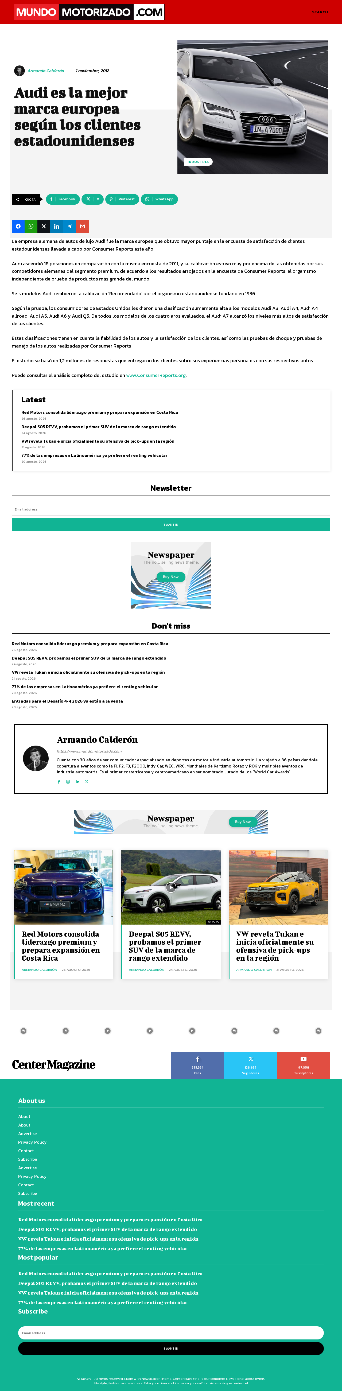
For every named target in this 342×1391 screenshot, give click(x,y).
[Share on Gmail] (82, 226)
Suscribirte (304, 1054)
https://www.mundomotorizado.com (89, 751)
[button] (320, 12)
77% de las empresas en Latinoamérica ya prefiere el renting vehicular (94, 455)
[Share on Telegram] (69, 226)
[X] (87, 780)
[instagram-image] (23, 1031)
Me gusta (198, 1054)
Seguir (250, 1054)
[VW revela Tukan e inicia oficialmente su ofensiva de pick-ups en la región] (278, 887)
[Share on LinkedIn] (56, 226)
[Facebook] (59, 780)
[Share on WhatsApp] (31, 226)
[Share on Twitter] (43, 226)
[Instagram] (68, 780)
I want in (171, 524)
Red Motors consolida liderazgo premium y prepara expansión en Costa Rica (99, 412)
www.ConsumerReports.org (156, 375)
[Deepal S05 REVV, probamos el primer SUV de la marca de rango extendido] (170, 887)
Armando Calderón (45, 70)
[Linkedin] (77, 780)
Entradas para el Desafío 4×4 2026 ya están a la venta (67, 701)
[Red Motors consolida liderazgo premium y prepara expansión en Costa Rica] (63, 887)
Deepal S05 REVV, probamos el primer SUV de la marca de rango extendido (98, 426)
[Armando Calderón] (20, 70)
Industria (198, 161)
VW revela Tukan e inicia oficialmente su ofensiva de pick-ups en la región (97, 441)
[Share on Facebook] (18, 226)
